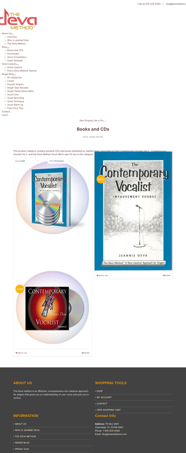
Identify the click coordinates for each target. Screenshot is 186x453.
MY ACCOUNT (104, 397)
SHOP (100, 391)
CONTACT (102, 403)
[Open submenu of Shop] (8, 47)
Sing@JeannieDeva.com (114, 434)
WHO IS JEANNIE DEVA (27, 430)
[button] (93, 120)
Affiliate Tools (22, 449)
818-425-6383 (153, 3)
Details (167, 275)
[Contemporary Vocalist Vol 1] (52, 197)
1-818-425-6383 (111, 430)
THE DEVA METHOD (25, 436)
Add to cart (103, 275)
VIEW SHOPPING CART (109, 409)
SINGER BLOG (22, 442)
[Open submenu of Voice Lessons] (17, 64)
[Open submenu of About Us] (12, 34)
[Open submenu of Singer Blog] (15, 74)
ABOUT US (20, 424)
